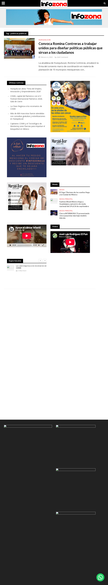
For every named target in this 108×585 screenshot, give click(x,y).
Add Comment (62, 57)
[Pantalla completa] (43, 245)
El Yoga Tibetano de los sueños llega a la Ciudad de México (74, 193)
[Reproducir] (10, 245)
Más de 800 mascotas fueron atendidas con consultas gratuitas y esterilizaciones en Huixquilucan (27, 116)
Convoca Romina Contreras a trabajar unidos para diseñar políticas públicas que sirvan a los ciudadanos (70, 48)
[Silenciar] (39, 245)
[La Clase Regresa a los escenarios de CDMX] (10, 268)
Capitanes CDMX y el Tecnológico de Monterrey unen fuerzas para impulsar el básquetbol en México (27, 126)
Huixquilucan (45, 40)
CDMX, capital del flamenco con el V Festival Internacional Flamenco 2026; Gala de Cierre (26, 99)
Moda (61, 190)
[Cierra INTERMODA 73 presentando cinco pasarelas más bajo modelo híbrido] (53, 212)
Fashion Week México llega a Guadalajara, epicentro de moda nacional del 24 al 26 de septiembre (74, 204)
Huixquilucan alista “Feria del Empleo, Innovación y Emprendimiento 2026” (26, 90)
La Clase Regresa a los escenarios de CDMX (31, 267)
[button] (100, 577)
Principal (69, 199)
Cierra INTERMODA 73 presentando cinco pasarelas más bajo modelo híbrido (74, 215)
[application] (26, 236)
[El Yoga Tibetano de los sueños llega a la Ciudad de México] (53, 191)
